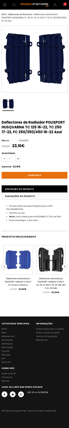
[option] (34, 59)
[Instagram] (21, 394)
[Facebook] (4, 394)
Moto (4, 14)
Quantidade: (9, 153)
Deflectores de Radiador (20, 14)
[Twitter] (13, 394)
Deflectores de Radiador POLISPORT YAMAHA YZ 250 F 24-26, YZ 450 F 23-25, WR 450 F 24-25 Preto (51, 283)
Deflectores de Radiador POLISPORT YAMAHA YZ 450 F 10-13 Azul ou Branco (18, 281)
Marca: (5, 140)
